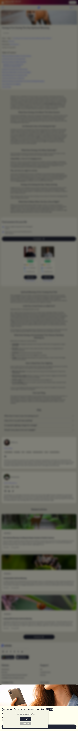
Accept (26, 719)
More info (26, 723)
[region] (25, 719)
